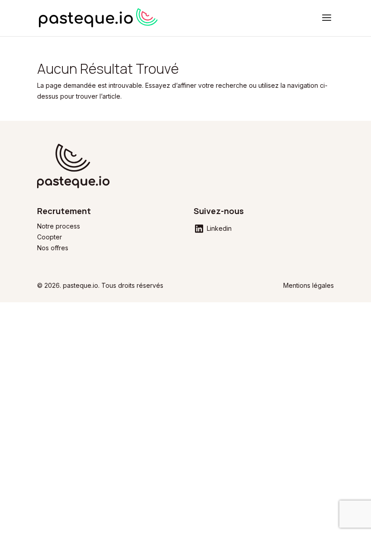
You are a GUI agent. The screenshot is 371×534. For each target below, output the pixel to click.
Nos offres (52, 248)
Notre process (58, 226)
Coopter (49, 237)
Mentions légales (308, 285)
